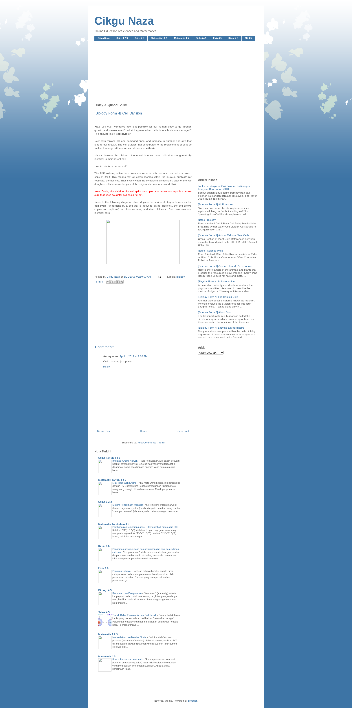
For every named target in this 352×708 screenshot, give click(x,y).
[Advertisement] (176, 72)
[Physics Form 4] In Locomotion (216, 281)
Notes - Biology (207, 219)
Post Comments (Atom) (151, 442)
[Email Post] (159, 276)
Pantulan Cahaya (121, 571)
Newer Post (104, 430)
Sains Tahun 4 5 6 (109, 457)
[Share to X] (115, 282)
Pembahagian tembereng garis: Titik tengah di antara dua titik (145, 527)
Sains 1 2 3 (122, 38)
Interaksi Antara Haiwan (125, 460)
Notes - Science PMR (210, 250)
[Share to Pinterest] (122, 282)
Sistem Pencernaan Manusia (128, 504)
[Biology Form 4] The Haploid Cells (218, 296)
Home (143, 430)
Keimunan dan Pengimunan (127, 593)
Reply (106, 366)
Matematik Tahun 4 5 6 (112, 479)
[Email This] (108, 282)
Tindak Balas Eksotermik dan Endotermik (134, 615)
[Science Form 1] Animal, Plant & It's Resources (225, 266)
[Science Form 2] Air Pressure (215, 204)
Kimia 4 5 (233, 38)
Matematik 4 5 (181, 38)
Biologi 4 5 (201, 38)
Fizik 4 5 (217, 38)
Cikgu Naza (124, 21)
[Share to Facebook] (118, 282)
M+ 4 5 (248, 38)
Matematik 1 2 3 (159, 38)
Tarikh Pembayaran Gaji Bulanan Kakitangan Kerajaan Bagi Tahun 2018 (224, 188)
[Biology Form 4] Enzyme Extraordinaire (221, 327)
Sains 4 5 (139, 38)
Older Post (183, 430)
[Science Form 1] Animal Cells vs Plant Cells (223, 235)
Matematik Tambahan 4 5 (113, 524)
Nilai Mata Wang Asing (124, 482)
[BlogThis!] (111, 282)
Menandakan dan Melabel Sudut (129, 637)
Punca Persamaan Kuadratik (128, 659)
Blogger (192, 700)
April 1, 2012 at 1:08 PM (133, 356)
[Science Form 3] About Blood (215, 312)
